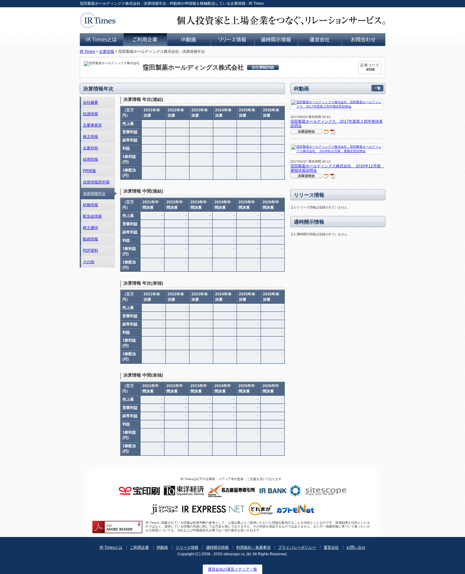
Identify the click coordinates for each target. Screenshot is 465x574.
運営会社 (331, 547)
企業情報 (106, 51)
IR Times (87, 51)
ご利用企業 (139, 547)
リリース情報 (187, 547)
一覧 (377, 88)
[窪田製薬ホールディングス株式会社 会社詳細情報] (263, 67)
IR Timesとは (111, 547)
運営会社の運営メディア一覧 (232, 569)
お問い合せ (355, 547)
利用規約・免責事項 (253, 547)
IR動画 (162, 547)
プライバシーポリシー (297, 547)
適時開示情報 (217, 547)
